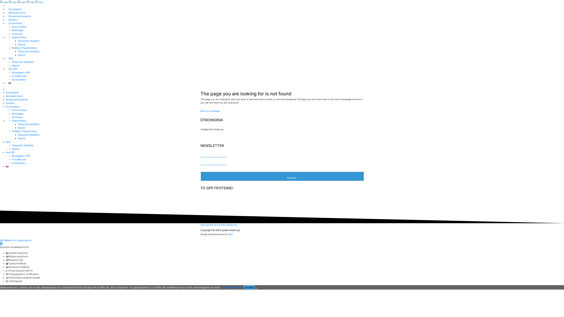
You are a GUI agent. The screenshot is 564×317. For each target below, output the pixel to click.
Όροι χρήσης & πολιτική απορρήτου (219, 224)
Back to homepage (210, 111)
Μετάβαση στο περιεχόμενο (16, 240)
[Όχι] (256, 288)
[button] (1, 243)
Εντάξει (249, 287)
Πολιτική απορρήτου (232, 287)
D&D (230, 234)
